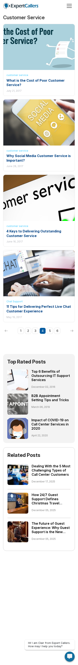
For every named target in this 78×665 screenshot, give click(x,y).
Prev (6, 331)
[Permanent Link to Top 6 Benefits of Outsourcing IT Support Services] (17, 379)
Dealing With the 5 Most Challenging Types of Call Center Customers (51, 470)
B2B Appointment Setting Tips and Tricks (50, 398)
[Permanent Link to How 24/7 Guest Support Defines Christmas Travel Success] (17, 503)
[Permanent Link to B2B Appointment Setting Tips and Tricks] (17, 404)
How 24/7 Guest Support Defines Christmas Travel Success (45, 501)
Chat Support (14, 301)
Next (72, 331)
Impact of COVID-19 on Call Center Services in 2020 (50, 424)
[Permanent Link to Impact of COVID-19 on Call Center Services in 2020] (17, 428)
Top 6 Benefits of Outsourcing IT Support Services (50, 375)
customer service (17, 75)
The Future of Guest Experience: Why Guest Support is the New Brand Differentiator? (51, 529)
